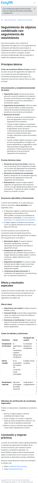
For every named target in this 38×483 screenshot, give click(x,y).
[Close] (34, 8)
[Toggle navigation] (34, 3)
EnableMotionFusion (15, 469)
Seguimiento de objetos (25, 20)
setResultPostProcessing (18, 466)
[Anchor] (24, 64)
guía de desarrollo (10, 20)
